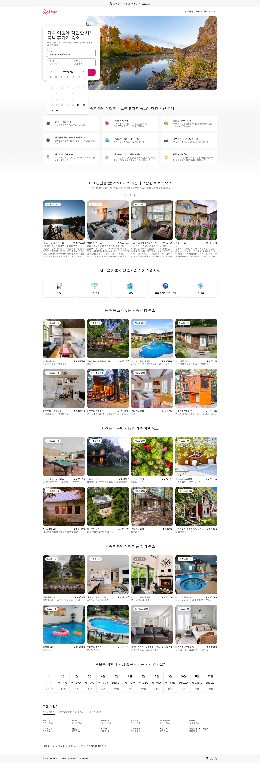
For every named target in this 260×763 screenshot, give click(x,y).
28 (78, 105)
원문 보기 (146, 3)
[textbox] (59, 63)
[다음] (135, 195)
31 (57, 110)
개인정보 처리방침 (70, 758)
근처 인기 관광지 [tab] (94, 712)
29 (84, 105)
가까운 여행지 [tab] (49, 712)
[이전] (125, 195)
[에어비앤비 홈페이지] (50, 11)
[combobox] (71, 54)
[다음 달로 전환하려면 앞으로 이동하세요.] (83, 71)
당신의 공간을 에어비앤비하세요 (200, 11)
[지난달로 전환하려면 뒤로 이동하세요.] (52, 71)
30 (51, 110)
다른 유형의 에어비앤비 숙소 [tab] (71, 712)
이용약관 (84, 758)
